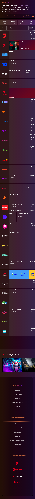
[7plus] (17, 464)
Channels (25, 5)
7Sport (17, 436)
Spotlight (17, 432)
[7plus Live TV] (17, 476)
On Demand (17, 394)
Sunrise (17, 424)
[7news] (17, 470)
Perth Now (17, 444)
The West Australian (17, 440)
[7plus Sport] (17, 482)
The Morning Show (17, 428)
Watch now (23, 49)
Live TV (17, 390)
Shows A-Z (17, 406)
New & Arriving (17, 402)
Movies (17, 398)
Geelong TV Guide (9, 5)
